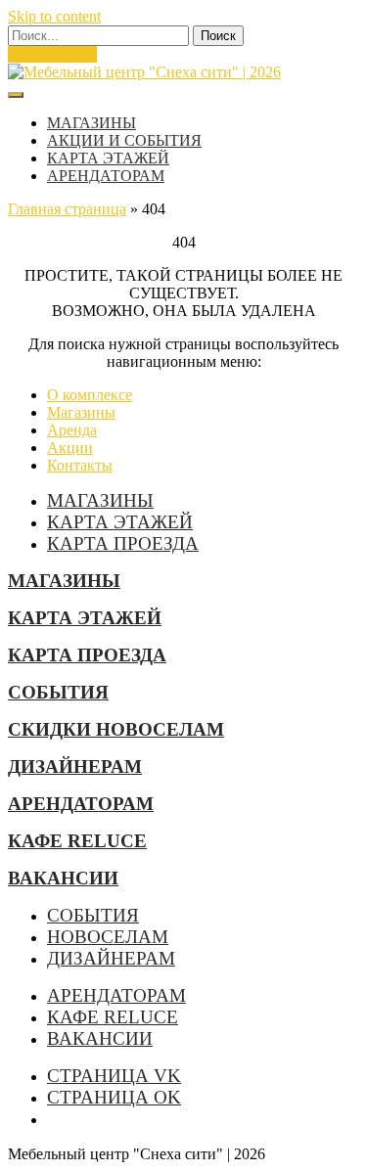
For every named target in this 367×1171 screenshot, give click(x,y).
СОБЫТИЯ (58, 692)
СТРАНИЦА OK (114, 1097)
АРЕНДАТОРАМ (105, 175)
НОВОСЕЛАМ (107, 936)
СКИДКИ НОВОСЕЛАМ (116, 729)
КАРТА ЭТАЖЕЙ (108, 158)
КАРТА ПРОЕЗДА (123, 543)
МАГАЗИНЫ (52, 54)
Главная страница (67, 209)
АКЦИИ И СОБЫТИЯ (124, 140)
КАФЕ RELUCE (77, 841)
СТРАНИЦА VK (114, 1075)
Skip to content (54, 16)
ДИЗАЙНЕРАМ (75, 766)
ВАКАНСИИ (63, 878)
